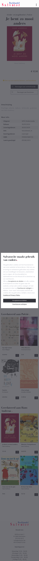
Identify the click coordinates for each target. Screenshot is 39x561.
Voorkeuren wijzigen (19, 304)
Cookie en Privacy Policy (11, 295)
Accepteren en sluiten (19, 300)
